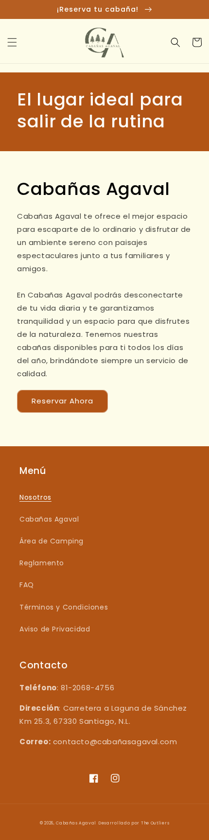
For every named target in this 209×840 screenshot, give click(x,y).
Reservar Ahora (62, 401)
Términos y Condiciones (63, 607)
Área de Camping (51, 541)
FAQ (26, 585)
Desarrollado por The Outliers (133, 823)
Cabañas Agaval (49, 519)
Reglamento (41, 563)
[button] (12, 42)
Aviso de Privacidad (54, 629)
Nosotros (35, 497)
